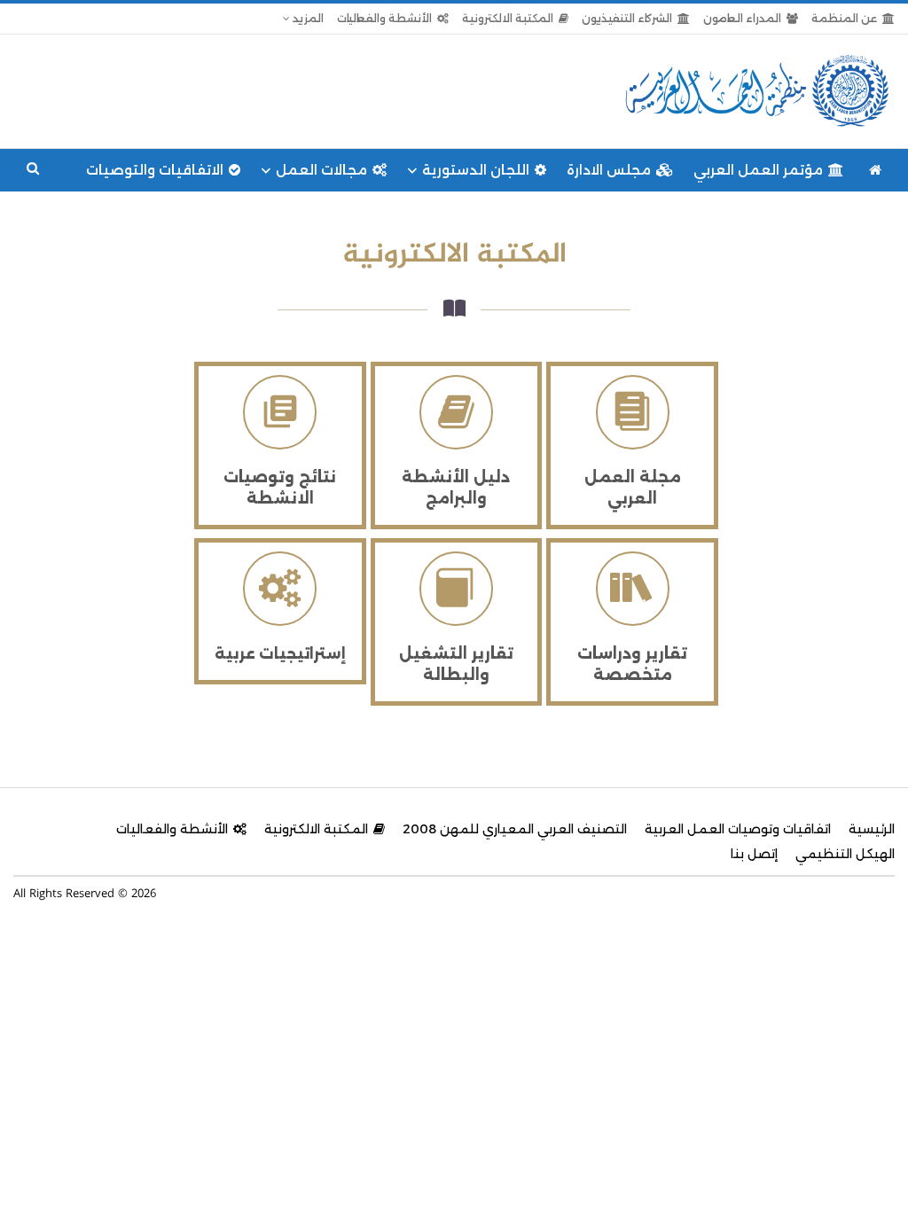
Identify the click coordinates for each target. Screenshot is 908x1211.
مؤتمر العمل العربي (758, 169)
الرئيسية (872, 829)
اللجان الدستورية (475, 169)
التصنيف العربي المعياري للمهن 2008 (515, 829)
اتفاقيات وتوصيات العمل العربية (738, 829)
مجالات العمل (321, 169)
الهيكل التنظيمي (845, 854)
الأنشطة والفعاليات (384, 18)
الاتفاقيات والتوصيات (154, 169)
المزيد (307, 18)
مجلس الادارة (609, 169)
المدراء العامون (742, 18)
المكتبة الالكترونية (507, 18)
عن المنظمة (844, 18)
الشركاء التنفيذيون (627, 18)
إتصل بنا (754, 854)
